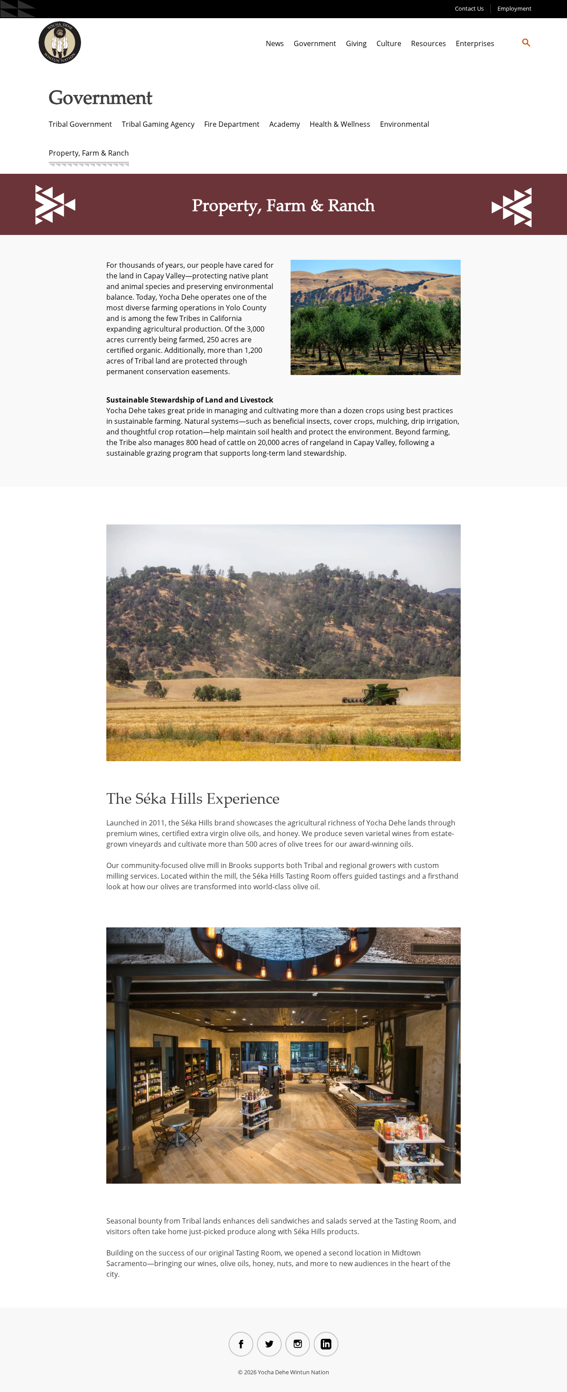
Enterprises (475, 43)
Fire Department (232, 124)
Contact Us (469, 8)
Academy (284, 124)
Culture (389, 43)
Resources (428, 43)
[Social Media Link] (241, 1344)
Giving (356, 43)
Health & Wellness (340, 124)
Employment (514, 8)
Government (315, 43)
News (275, 43)
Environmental (404, 124)
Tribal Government (80, 124)
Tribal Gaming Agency (158, 124)
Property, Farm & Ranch (89, 153)
